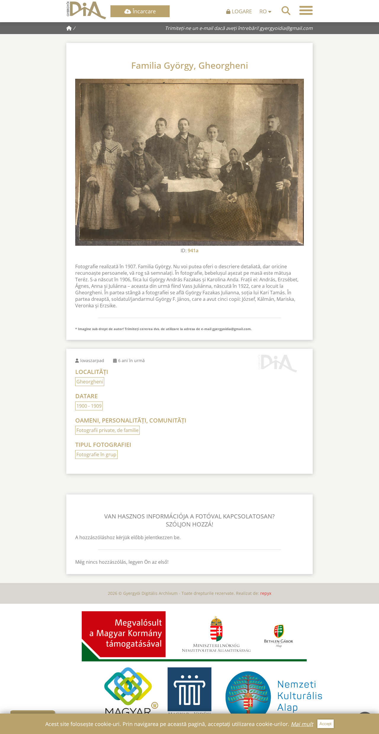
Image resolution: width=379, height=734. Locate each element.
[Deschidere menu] (306, 10)
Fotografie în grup (96, 454)
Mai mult (302, 723)
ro (263, 11)
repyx (265, 593)
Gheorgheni (89, 381)
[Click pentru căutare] (286, 10)
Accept (325, 724)
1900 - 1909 (89, 406)
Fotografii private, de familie (107, 430)
